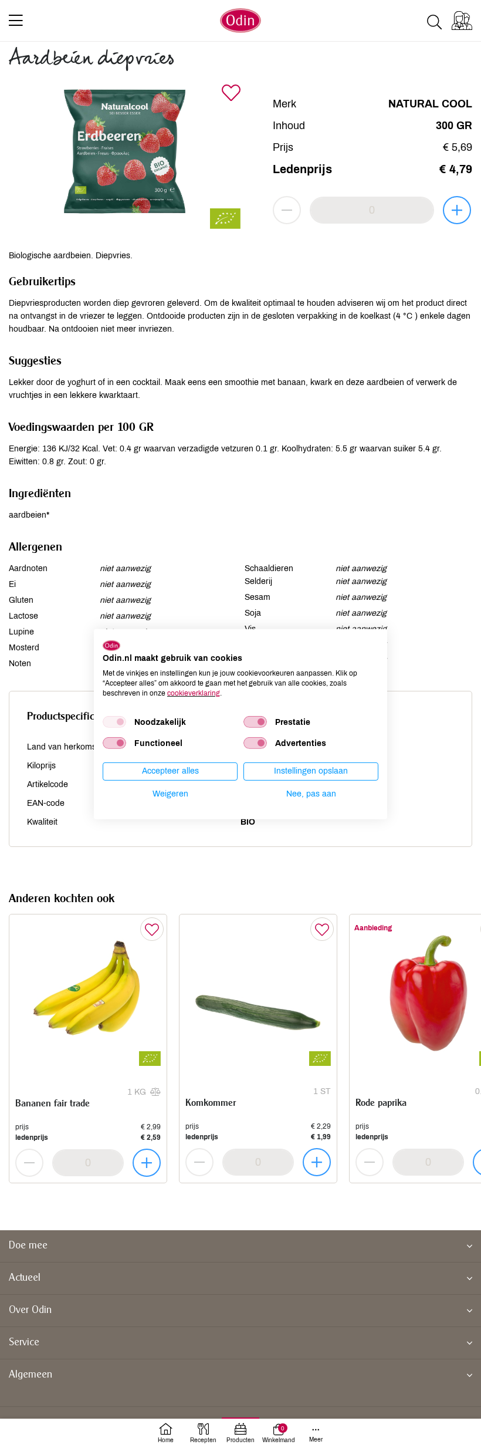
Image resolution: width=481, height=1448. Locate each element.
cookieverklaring (193, 692)
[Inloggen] (462, 20)
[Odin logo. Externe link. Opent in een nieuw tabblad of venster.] (111, 645)
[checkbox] (114, 722)
